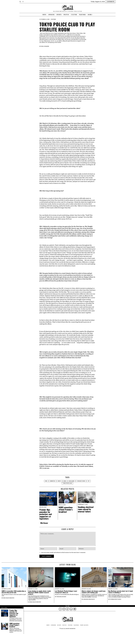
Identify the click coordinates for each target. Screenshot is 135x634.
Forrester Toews (115, 599)
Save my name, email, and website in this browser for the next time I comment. (63, 552)
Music (65, 481)
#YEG (46, 481)
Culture (53, 19)
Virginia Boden (61, 596)
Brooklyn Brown (8, 598)
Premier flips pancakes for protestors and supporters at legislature (45, 514)
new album (71, 481)
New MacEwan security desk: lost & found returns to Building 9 (120, 591)
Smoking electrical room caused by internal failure (86, 509)
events (59, 481)
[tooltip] (60, 609)
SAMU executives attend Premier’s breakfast (66, 509)
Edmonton (52, 481)
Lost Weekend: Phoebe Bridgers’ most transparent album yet (66, 591)
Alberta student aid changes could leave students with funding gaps (93, 591)
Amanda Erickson (89, 599)
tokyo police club (67, 483)
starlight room (81, 481)
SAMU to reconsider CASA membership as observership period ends (14, 591)
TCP (88, 481)
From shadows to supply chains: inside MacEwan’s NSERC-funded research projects (39, 592)
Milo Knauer (45, 46)
